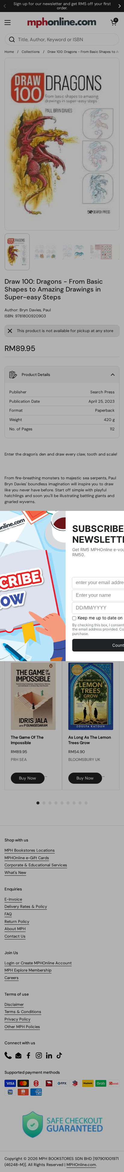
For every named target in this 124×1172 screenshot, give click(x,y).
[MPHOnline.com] (62, 23)
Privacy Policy (17, 1019)
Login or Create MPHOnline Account (38, 963)
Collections (31, 52)
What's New (15, 872)
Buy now (27, 778)
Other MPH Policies (22, 1026)
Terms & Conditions (23, 1011)
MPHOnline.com (81, 1164)
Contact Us (15, 936)
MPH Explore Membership (28, 970)
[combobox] (62, 39)
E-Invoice (13, 899)
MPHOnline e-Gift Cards (27, 857)
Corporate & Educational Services (36, 865)
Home (9, 52)
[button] (113, 23)
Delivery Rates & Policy (26, 906)
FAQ (8, 914)
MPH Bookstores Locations (30, 850)
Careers (12, 977)
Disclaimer (14, 1004)
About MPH (15, 928)
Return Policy (17, 921)
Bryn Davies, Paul (35, 310)
